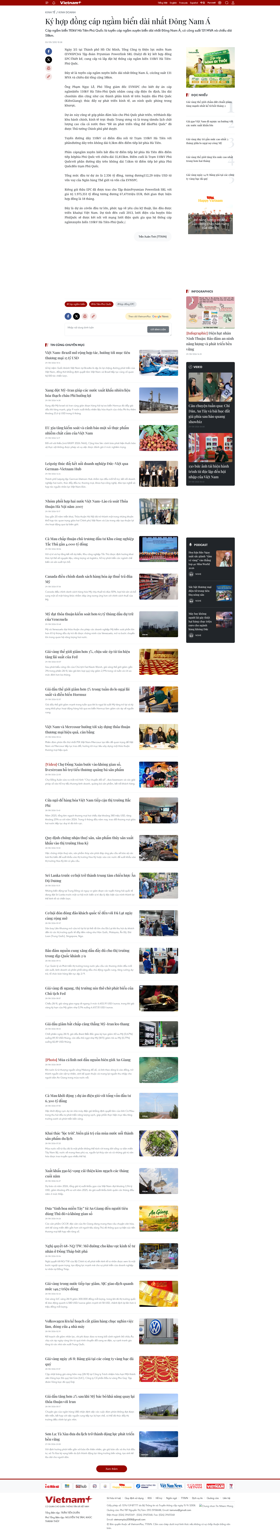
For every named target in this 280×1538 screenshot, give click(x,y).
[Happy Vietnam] (122, 1486)
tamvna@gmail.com (180, 1510)
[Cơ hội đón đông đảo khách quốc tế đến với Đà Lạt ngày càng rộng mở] (158, 923)
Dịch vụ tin (197, 1498)
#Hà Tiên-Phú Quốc (101, 304)
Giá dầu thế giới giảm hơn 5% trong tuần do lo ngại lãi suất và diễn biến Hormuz (87, 692)
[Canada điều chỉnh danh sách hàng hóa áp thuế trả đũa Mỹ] (158, 587)
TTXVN (184, 1498)
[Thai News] (105, 1486)
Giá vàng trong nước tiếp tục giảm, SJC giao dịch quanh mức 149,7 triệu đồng (89, 1286)
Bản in (48, 68)
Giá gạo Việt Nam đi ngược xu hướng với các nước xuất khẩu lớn (209, 123)
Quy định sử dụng (134, 1498)
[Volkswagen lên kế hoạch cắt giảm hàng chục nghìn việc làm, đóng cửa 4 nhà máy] (158, 1331)
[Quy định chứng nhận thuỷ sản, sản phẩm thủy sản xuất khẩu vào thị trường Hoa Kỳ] (158, 848)
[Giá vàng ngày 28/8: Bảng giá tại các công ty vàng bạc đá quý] (158, 1369)
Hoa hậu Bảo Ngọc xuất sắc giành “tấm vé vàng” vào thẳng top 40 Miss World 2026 (200, 560)
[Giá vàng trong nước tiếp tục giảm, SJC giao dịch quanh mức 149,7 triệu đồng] (158, 1294)
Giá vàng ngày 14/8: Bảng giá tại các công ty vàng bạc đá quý (210, 176)
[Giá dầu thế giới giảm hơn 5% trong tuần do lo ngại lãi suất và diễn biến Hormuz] (158, 699)
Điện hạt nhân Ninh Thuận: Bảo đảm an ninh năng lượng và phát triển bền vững (210, 341)
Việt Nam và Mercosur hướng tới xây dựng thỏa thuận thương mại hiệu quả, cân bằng (87, 729)
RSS (150, 1498)
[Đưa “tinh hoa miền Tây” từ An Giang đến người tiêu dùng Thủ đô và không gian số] (158, 1219)
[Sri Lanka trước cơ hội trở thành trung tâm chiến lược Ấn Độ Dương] (158, 886)
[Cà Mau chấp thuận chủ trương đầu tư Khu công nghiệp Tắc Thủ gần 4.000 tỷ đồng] (158, 549)
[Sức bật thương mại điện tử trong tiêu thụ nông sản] (224, 593)
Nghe (198, 574)
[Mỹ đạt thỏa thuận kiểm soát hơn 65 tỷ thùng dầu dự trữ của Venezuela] (158, 624)
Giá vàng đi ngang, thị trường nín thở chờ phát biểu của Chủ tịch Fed (89, 991)
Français (183, 2)
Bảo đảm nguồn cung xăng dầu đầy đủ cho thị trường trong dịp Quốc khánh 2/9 (87, 953)
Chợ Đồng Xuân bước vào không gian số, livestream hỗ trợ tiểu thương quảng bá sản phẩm (84, 767)
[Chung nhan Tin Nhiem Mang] (217, 1505)
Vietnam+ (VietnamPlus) (71, 2)
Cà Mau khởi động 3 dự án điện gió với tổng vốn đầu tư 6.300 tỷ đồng (88, 1098)
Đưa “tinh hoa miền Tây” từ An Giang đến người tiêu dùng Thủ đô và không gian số (86, 1211)
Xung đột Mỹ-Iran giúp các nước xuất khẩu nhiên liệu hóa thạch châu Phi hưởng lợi (87, 393)
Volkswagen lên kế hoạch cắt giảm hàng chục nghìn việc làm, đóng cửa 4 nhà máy (89, 1324)
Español (194, 2)
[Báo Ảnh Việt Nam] (215, 1486)
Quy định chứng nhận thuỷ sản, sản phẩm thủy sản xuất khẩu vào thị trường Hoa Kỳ (89, 840)
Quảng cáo (213, 1498)
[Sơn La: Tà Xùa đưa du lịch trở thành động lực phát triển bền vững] (158, 1444)
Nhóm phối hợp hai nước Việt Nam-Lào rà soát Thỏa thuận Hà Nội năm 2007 (86, 504)
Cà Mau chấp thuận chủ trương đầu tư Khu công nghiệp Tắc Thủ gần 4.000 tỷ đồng (89, 541)
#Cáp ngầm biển (76, 304)
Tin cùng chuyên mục (67, 345)
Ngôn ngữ (171, 1498)
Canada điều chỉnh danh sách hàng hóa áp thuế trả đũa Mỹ (88, 579)
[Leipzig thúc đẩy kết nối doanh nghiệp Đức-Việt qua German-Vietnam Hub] (158, 474)
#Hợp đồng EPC (125, 304)
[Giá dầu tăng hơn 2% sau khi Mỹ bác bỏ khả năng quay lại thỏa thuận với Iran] (158, 1407)
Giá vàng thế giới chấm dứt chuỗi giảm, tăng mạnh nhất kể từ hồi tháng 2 (209, 103)
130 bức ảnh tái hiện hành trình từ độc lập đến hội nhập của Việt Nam (209, 471)
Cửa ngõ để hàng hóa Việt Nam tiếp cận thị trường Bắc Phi (88, 803)
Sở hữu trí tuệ (114, 1498)
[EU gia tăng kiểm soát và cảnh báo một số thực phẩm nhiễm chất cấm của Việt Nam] (158, 438)
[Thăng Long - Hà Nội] (220, 3)
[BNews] (67, 1486)
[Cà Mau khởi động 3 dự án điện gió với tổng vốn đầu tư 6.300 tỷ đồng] (158, 1106)
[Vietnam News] (171, 1486)
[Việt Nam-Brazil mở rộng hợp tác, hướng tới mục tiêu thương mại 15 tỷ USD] (158, 363)
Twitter (48, 59)
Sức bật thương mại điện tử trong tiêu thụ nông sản (200, 590)
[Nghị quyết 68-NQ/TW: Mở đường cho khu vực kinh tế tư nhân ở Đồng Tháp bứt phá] (158, 1256)
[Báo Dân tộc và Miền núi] (49, 1486)
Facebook (48, 51)
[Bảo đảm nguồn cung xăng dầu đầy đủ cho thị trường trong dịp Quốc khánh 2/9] (158, 961)
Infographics (202, 291)
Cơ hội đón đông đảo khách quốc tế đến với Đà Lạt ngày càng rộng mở (89, 915)
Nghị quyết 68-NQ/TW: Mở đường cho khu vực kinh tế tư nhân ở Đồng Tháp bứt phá (90, 1248)
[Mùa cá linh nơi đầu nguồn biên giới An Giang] (158, 1070)
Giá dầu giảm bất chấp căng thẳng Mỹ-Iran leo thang (87, 1023)
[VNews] (231, 1486)
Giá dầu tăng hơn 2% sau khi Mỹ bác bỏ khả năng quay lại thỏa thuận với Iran (90, 1399)
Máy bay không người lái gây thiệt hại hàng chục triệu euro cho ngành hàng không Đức (200, 621)
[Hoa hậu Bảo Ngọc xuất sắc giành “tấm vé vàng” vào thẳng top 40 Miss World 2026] (224, 558)
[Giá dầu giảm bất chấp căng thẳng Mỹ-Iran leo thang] (158, 1034)
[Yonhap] (145, 1486)
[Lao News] (95, 1486)
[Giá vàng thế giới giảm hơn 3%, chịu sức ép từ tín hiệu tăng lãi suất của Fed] (158, 662)
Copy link (48, 76)
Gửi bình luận (158, 329)
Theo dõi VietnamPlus (139, 316)
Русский (212, 3)
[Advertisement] (118, 266)
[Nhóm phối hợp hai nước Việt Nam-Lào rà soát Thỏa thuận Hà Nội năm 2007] (158, 511)
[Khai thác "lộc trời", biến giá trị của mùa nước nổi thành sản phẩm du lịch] (158, 1143)
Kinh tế (50, 12)
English (173, 2)
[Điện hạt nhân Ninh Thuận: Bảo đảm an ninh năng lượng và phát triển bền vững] (210, 312)
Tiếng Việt (162, 2)
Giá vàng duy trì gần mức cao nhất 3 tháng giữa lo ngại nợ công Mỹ (207, 141)
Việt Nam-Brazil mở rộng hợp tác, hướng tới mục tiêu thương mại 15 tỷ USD (87, 355)
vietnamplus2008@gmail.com (130, 1519)
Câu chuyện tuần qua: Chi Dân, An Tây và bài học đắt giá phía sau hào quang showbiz (209, 413)
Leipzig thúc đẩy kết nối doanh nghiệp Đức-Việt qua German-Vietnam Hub (86, 466)
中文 (202, 2)
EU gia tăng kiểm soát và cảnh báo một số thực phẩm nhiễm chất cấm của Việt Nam (87, 430)
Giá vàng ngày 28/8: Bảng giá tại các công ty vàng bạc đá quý (89, 1361)
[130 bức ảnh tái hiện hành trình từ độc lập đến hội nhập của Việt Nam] (210, 447)
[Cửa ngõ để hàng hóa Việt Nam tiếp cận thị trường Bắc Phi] (158, 810)
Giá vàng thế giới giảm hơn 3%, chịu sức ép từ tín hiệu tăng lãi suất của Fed (87, 654)
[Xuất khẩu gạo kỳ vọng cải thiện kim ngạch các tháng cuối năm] (158, 1181)
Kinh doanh (67, 12)
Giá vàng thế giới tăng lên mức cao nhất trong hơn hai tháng (209, 159)
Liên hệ (226, 1498)
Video (197, 367)
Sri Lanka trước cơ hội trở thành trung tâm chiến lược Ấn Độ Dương (90, 878)
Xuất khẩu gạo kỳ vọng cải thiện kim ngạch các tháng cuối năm (87, 1173)
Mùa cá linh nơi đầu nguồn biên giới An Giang (94, 1059)
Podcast (201, 545)
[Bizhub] (81, 1486)
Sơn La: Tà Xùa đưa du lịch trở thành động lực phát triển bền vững (89, 1436)
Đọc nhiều (199, 95)
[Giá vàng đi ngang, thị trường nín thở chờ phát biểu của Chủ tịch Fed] (158, 998)
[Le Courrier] (194, 1486)
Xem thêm (112, 1469)
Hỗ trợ (159, 1498)
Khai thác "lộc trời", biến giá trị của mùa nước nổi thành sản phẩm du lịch (89, 1136)
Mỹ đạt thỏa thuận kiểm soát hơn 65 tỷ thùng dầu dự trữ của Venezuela (89, 616)
